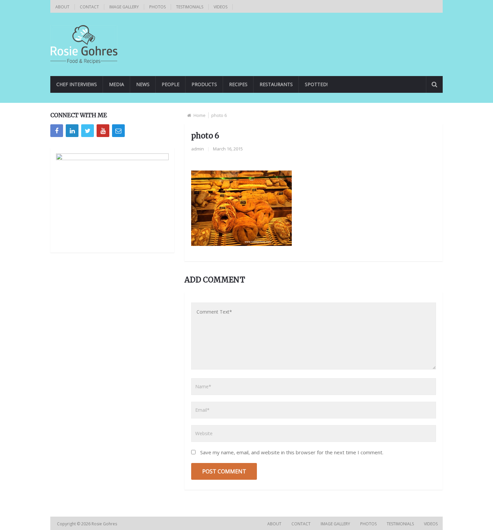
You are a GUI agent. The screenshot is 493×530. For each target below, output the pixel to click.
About (62, 7)
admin (197, 149)
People (170, 84)
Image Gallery (124, 7)
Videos (220, 7)
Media (116, 84)
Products (204, 84)
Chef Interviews (76, 84)
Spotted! (316, 84)
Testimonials (189, 7)
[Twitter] (87, 130)
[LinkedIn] (72, 130)
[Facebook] (56, 130)
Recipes (238, 84)
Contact (89, 7)
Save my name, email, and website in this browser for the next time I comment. (291, 452)
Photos (157, 7)
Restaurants (276, 84)
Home (200, 115)
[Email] (118, 130)
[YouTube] (103, 130)
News (143, 84)
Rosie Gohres (105, 524)
